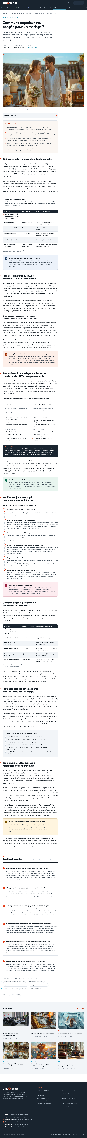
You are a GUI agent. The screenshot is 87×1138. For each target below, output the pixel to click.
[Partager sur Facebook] (10, 994)
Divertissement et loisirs (68, 1090)
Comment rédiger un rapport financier (70, 1034)
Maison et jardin (22, 7)
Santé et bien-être (42, 1106)
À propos (52, 1134)
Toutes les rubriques (67, 1134)
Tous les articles (67, 3)
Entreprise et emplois (60, 7)
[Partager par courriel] (19, 994)
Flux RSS (75, 1134)
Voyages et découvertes (68, 1098)
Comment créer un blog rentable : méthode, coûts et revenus (13, 1065)
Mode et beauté (66, 1096)
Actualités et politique (67, 1106)
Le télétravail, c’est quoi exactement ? (42, 1034)
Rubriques (57, 3)
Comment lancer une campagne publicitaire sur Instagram (40, 1065)
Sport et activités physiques (69, 1103)
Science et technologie (8, 7)
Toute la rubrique (79, 1008)
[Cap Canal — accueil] (10, 3)
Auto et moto (32, 7)
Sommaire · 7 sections (10, 115)
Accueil (5, 13)
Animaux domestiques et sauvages (71, 1101)
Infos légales (58, 1134)
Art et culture (65, 1093)
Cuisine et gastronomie (45, 7)
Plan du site (81, 1134)
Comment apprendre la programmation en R (65, 1065)
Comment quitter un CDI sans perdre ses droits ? (10, 1034)
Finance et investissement (75, 7)
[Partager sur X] (15, 994)
